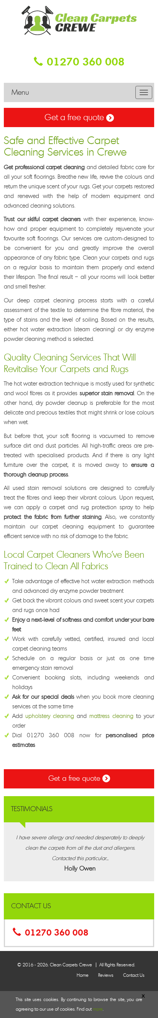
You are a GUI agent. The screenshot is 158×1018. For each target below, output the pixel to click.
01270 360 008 (86, 62)
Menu (20, 92)
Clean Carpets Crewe (71, 965)
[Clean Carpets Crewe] (79, 19)
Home (83, 975)
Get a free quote (75, 117)
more (98, 1009)
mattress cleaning (111, 716)
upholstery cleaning (49, 716)
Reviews (106, 975)
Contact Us (134, 975)
